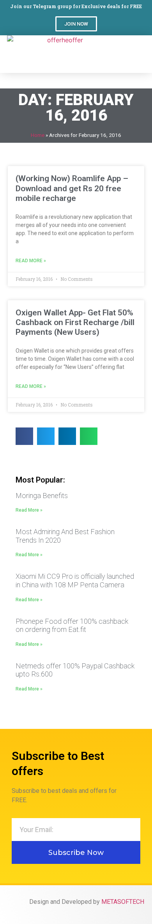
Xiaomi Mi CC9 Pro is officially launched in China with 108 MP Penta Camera (75, 580)
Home (37, 135)
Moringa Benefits (42, 495)
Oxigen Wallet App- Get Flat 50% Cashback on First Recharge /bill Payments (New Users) (75, 322)
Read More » (31, 260)
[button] (76, 23)
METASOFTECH (122, 901)
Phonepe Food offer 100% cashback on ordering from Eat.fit (72, 625)
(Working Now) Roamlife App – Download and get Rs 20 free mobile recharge (72, 188)
